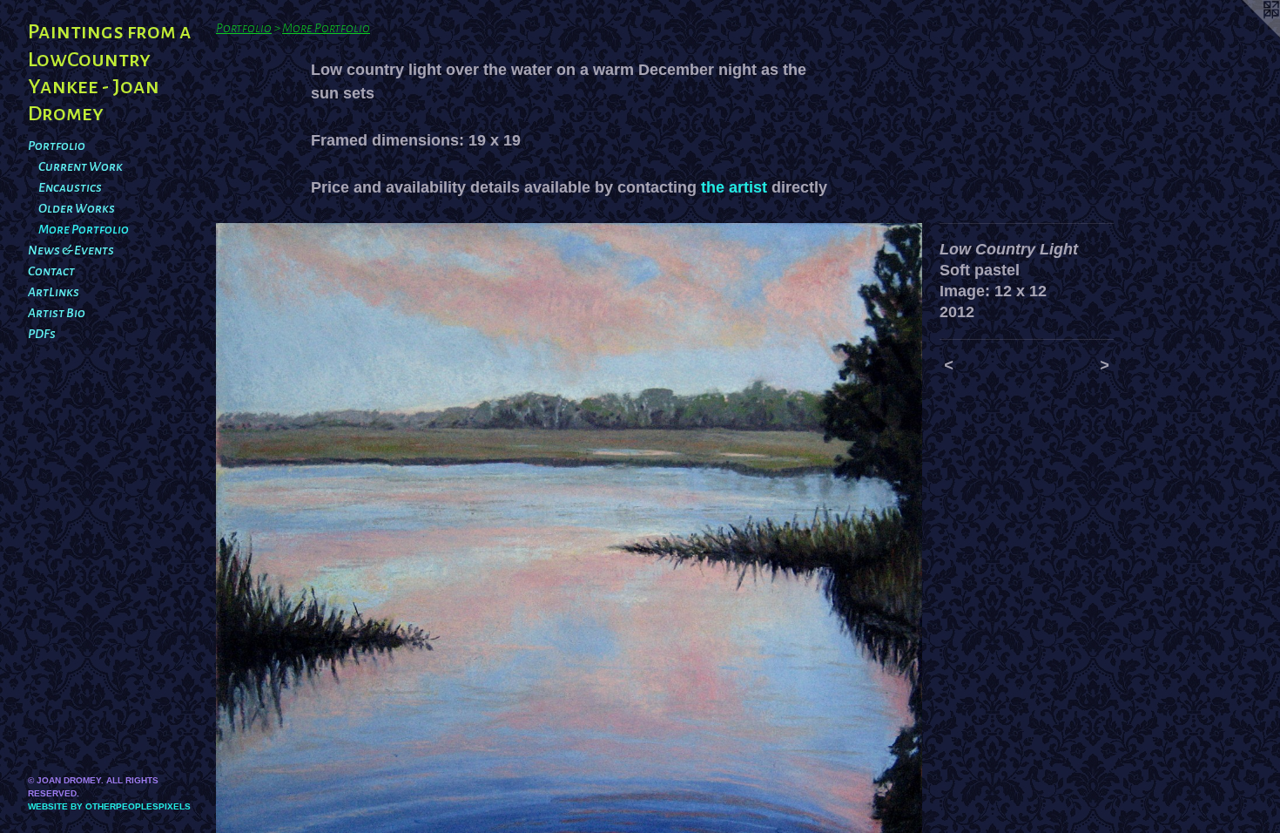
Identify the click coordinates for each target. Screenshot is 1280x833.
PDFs (42, 334)
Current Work (80, 166)
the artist (734, 187)
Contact (51, 271)
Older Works (76, 208)
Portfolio (56, 145)
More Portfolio (83, 229)
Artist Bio (56, 313)
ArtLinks (53, 292)
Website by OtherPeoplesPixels (109, 806)
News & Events (71, 250)
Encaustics (70, 187)
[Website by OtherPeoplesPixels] (1245, 35)
